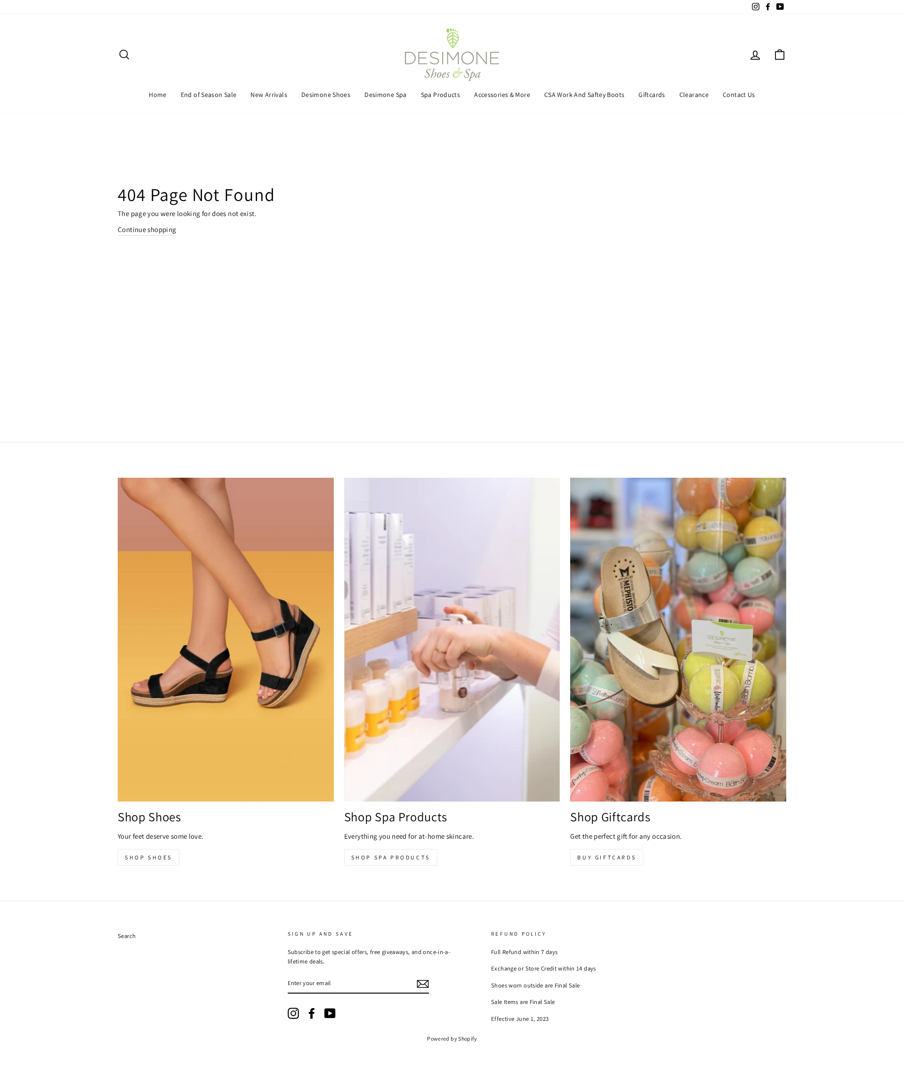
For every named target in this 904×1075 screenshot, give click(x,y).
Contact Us (739, 94)
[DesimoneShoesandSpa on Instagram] (293, 1013)
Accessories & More (502, 94)
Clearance (694, 94)
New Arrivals (268, 94)
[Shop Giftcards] (678, 640)
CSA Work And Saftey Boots (584, 94)
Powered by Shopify (452, 1038)
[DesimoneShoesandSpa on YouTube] (330, 1013)
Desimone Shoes (325, 94)
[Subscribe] (423, 983)
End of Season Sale (209, 94)
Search (127, 936)
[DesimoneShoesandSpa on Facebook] (311, 1013)
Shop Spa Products (390, 857)
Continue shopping (147, 229)
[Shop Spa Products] (452, 640)
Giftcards (651, 94)
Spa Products (440, 94)
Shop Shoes (148, 857)
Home (158, 94)
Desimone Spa (385, 94)
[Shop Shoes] (226, 640)
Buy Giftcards (606, 857)
